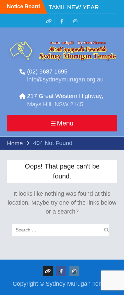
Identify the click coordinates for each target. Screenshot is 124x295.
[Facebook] (62, 21)
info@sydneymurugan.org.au (65, 79)
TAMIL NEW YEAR (74, 7)
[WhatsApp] (49, 21)
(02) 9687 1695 (47, 71)
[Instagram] (75, 21)
